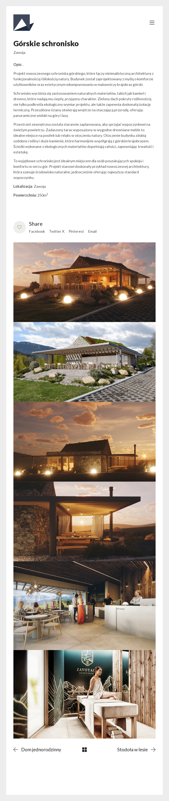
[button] (19, 227)
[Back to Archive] (84, 749)
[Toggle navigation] (152, 23)
